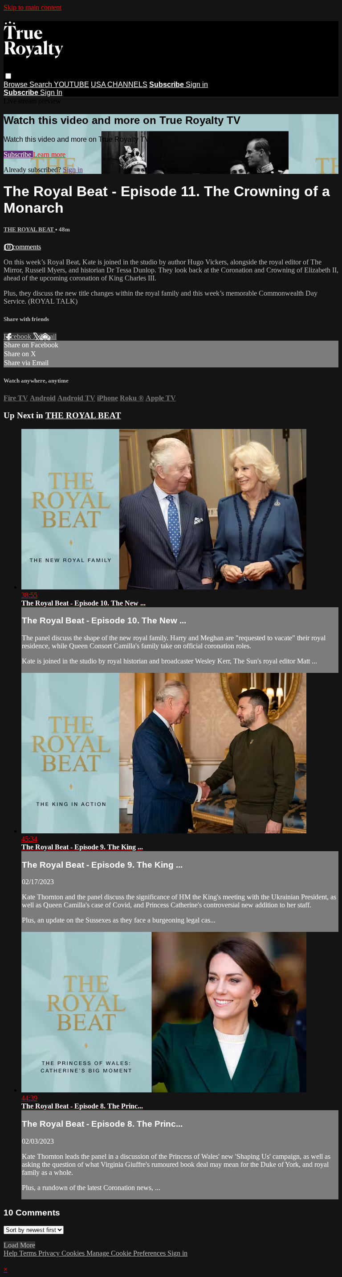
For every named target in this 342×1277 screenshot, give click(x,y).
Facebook (18, 336)
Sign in (197, 84)
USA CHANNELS (119, 84)
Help (11, 1253)
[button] (8, 76)
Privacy (49, 1253)
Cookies (73, 1253)
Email (48, 336)
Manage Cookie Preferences (126, 1253)
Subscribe (18, 154)
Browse (16, 84)
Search (41, 84)
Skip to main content (32, 7)
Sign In (51, 92)
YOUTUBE (71, 84)
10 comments (22, 247)
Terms (28, 1253)
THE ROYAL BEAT (29, 229)
